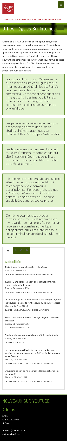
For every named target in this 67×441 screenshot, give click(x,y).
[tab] (7, 250)
